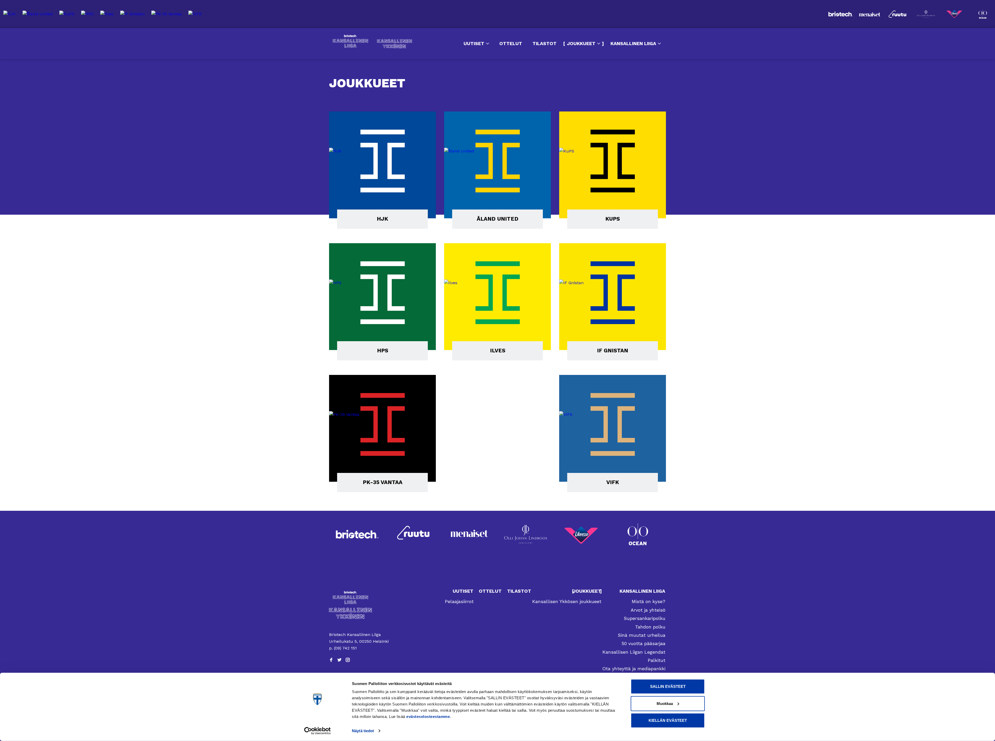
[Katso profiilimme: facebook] (331, 660)
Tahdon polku (650, 627)
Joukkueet (581, 43)
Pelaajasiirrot (459, 601)
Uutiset (474, 43)
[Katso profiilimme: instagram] (348, 660)
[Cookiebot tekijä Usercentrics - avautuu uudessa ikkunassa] (317, 731)
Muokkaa (665, 703)
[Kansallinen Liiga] (359, 597)
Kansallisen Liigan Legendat (633, 652)
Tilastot (544, 43)
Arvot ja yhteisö (648, 610)
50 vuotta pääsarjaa (643, 643)
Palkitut (656, 660)
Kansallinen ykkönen (394, 44)
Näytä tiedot (363, 731)
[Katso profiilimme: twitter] (339, 660)
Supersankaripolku (644, 618)
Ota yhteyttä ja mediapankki (633, 668)
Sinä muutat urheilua (641, 635)
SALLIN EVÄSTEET (668, 686)
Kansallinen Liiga (350, 41)
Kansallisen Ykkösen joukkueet (566, 601)
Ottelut (510, 43)
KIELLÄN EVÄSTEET (668, 720)
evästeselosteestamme (428, 716)
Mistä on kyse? (648, 601)
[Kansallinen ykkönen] (359, 613)
